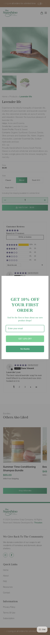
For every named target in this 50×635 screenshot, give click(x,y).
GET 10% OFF (25, 339)
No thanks (25, 349)
